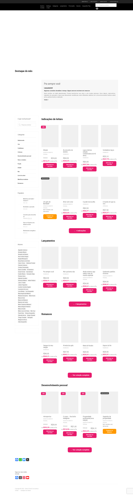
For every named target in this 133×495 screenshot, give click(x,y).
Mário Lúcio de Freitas (23, 311)
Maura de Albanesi (23, 300)
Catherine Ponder (30, 263)
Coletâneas (21, 148)
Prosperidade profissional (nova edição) (88, 418)
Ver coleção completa (81, 375)
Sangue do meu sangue (48, 346)
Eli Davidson (30, 269)
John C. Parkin (22, 282)
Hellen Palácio (31, 280)
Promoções (72, 6)
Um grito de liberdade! (46, 203)
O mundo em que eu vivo (109, 203)
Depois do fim (107, 345)
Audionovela (21, 140)
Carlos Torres (21, 263)
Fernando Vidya (31, 274)
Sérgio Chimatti (31, 315)
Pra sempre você (48, 272)
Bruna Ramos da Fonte (24, 261)
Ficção (19, 164)
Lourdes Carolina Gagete (24, 287)
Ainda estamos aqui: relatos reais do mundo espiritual (89, 273)
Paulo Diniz (21, 313)
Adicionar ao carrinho (50, 165)
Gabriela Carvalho (22, 278)
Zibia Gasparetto (22, 322)
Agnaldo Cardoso (22, 250)
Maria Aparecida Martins (24, 293)
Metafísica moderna (23, 179)
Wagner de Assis (22, 319)
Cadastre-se (85, 1)
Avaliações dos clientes (26, 490)
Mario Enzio (32, 295)
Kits (19, 171)
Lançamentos (63, 6)
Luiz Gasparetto (30, 291)
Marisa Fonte (21, 298)
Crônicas (20, 152)
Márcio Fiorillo (21, 309)
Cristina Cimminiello (23, 267)
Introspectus (47, 416)
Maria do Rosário (88, 346)
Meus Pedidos (94, 1)
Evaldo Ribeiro (22, 274)
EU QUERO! (49, 104)
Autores (78, 6)
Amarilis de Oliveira (23, 254)
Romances (20, 183)
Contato (42, 8)
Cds (19, 144)
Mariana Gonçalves (23, 295)
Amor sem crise (68, 202)
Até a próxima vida (69, 272)
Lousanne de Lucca (23, 289)
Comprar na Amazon (50, 216)
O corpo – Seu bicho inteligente (69, 417)
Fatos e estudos (22, 160)
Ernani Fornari (21, 272)
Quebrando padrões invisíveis (109, 272)
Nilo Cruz (33, 311)
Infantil (19, 167)
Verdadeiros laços (108, 150)
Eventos (42, 6)
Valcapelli (30, 317)
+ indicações (81, 231)
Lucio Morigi (21, 291)
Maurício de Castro (23, 302)
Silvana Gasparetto (30, 313)
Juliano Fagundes (22, 285)
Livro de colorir (21, 175)
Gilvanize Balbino (22, 280)
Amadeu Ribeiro (22, 252)
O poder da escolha (89, 202)
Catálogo (48, 6)
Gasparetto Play (86, 6)
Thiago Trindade (22, 317)
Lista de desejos (114, 1)
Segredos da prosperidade (107, 417)
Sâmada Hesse (22, 315)
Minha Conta (103, 1)
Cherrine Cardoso (22, 265)
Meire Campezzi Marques (24, 304)
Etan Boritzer (29, 272)
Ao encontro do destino (68, 151)
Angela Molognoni (23, 258)
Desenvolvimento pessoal (24, 156)
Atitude (45, 150)
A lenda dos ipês (68, 345)
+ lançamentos (80, 304)
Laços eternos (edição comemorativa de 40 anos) (89, 152)
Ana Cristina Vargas (23, 256)
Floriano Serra (21, 276)
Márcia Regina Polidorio (24, 306)
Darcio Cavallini (22, 269)
